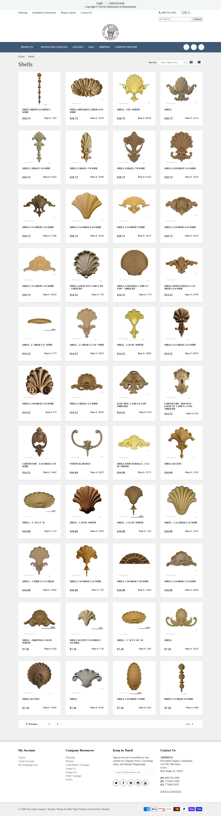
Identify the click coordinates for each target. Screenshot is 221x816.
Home (21, 56)
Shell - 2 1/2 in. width (130, 522)
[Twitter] (116, 783)
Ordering (22, 12)
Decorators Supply (36, 809)
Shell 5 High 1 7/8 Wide (84, 168)
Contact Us (86, 12)
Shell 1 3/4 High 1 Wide (131, 699)
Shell (168, 109)
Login (100, 3)
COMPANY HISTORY (126, 47)
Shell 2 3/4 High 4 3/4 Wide (180, 227)
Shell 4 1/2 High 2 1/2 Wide (180, 345)
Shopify (52, 809)
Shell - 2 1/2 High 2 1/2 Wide (180, 522)
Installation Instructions (44, 12)
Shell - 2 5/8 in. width (83, 522)
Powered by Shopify (98, 809)
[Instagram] (138, 783)
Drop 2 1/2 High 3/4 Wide (178, 699)
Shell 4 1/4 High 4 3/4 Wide (85, 227)
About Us (71, 768)
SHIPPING (104, 47)
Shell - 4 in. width (128, 109)
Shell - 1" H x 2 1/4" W (130, 640)
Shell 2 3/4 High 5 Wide (131, 227)
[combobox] (175, 19)
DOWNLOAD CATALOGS (54, 47)
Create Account (116, 3)
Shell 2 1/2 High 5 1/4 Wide (38, 286)
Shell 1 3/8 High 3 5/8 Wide (133, 581)
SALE (91, 47)
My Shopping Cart (27, 764)
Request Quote (68, 12)
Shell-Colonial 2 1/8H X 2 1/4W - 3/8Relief (132, 287)
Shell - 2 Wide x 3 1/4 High (38, 581)
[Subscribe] (151, 772)
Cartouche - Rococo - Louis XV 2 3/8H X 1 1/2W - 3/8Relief (179, 406)
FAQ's (69, 779)
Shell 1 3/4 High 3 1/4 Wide (180, 581)
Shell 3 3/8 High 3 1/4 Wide (38, 404)
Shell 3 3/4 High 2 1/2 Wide (85, 581)
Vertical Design (80, 464)
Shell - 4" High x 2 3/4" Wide (87, 345)
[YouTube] (145, 783)
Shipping (70, 757)
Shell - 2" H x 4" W (33, 522)
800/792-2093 (169, 12)
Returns (70, 761)
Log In (21, 757)
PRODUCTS (27, 47)
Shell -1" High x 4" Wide (37, 345)
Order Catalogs (73, 775)
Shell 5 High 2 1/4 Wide (36, 168)
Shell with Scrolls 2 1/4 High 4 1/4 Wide (179, 287)
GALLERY (77, 47)
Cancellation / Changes (77, 764)
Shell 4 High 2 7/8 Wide (131, 168)
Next (188, 724)
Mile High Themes (77, 809)
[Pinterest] (130, 783)
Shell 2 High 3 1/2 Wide (84, 404)
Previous (33, 724)
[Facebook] (123, 783)
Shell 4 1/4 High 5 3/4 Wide (38, 227)
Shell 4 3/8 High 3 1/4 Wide (180, 168)
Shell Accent (173, 464)
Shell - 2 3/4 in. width (130, 345)
